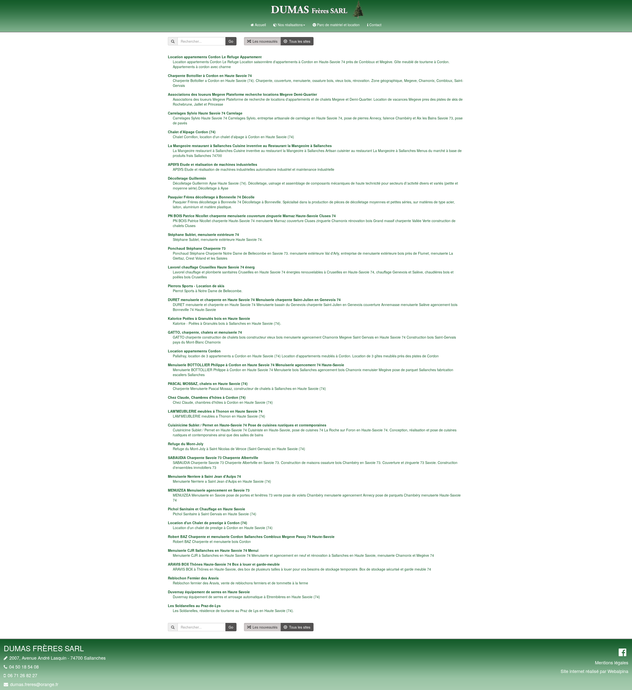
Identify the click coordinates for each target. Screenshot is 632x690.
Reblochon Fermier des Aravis (193, 577)
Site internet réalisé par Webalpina (594, 671)
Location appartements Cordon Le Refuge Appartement (215, 56)
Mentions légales (611, 662)
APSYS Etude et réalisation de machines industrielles (212, 164)
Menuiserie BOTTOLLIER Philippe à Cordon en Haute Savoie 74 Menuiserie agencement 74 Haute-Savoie (256, 364)
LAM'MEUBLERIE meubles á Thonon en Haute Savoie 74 (215, 411)
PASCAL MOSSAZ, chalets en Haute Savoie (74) (208, 383)
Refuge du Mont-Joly (185, 443)
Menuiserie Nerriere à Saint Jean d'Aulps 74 (204, 476)
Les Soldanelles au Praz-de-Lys (194, 605)
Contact (375, 24)
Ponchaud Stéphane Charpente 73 (197, 248)
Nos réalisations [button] (290, 24)
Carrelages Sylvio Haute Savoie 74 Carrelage (205, 113)
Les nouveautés (264, 41)
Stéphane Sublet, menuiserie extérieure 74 (203, 234)
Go (231, 41)
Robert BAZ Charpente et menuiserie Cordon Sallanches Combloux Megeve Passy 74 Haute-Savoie (251, 536)
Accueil (260, 24)
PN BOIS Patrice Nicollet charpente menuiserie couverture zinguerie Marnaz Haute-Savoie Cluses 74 (252, 215)
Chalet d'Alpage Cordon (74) (192, 131)
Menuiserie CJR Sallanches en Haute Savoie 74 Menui (213, 550)
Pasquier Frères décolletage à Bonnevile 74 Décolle (211, 196)
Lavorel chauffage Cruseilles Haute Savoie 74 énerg (211, 267)
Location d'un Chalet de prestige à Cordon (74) (207, 522)
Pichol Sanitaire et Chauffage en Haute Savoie (206, 508)
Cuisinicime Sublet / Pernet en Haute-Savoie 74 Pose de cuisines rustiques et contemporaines (247, 424)
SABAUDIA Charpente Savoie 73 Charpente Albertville (213, 457)
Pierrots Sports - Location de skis (196, 285)
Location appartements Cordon (194, 350)
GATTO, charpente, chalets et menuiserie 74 (205, 332)
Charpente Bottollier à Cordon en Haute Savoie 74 (210, 75)
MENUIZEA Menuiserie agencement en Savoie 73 (209, 490)
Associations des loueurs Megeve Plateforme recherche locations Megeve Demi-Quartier (242, 94)
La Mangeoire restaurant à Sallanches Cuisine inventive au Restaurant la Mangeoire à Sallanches (250, 145)
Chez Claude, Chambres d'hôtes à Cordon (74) (207, 397)
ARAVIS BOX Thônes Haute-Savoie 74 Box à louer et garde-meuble (224, 564)
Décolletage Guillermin (187, 178)
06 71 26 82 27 (22, 675)
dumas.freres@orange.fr (34, 684)
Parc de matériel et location (338, 24)
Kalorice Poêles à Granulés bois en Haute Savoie (209, 318)
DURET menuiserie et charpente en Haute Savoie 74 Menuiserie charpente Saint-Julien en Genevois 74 (254, 299)
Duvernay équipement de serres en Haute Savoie (209, 591)
